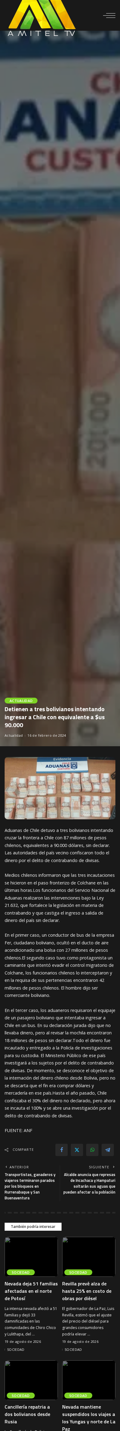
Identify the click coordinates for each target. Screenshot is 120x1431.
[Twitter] (77, 1150)
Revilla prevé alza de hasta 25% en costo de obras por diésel (86, 1291)
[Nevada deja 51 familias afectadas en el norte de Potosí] (31, 1257)
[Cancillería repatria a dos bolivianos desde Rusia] (31, 1380)
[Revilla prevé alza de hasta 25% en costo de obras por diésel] (88, 1257)
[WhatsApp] (92, 1150)
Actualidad (21, 700)
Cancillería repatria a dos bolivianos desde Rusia (27, 1414)
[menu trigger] (109, 15)
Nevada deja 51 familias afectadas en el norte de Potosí (31, 1291)
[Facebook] (61, 1150)
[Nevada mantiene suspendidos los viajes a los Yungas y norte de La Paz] (88, 1380)
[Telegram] (108, 1150)
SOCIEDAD (21, 1272)
